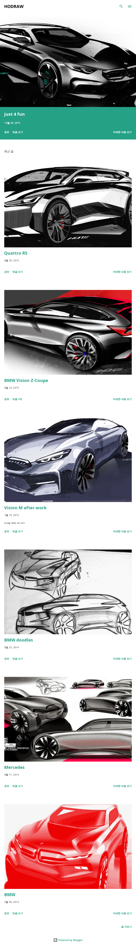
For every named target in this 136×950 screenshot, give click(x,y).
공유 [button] (6, 132)
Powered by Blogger (70, 940)
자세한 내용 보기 (122, 132)
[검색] (121, 6)
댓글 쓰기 (17, 132)
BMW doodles (18, 640)
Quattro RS (15, 253)
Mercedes (14, 767)
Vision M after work (25, 507)
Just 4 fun (14, 114)
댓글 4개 (17, 399)
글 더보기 (126, 926)
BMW (9, 894)
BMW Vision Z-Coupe (26, 380)
